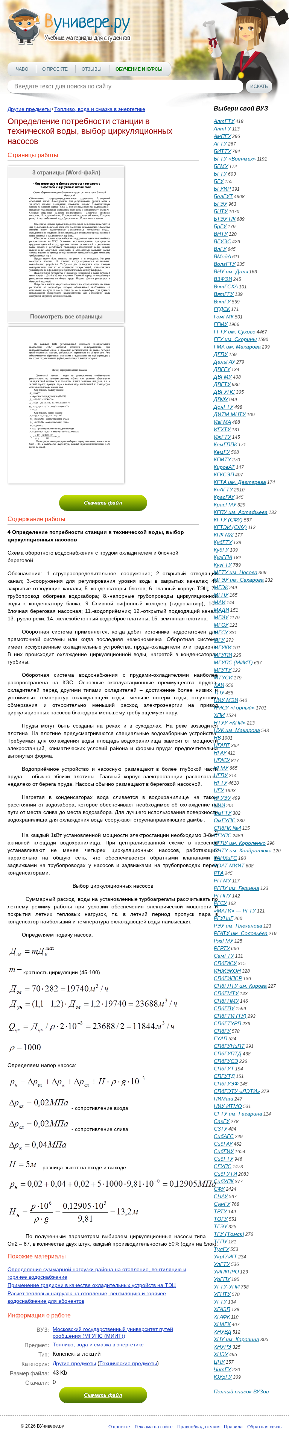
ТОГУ (221, 1219)
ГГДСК (222, 309)
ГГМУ (221, 324)
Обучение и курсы (139, 69)
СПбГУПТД (228, 1053)
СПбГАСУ (225, 963)
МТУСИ (223, 678)
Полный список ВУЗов (241, 1391)
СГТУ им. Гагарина (238, 1114)
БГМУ (221, 166)
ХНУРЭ (222, 1347)
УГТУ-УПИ (227, 1287)
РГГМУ (222, 881)
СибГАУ (223, 1144)
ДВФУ (221, 399)
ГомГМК (224, 317)
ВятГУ (222, 302)
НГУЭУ (222, 798)
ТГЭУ (220, 1226)
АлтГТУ (224, 121)
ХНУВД (222, 1332)
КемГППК (225, 444)
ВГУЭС (222, 241)
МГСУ (221, 632)
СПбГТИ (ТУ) (230, 1016)
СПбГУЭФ (226, 1084)
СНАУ (221, 1196)
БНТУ (221, 211)
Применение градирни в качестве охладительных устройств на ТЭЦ (92, 1285)
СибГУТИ (225, 1174)
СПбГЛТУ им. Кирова (240, 986)
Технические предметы (128, 1363)
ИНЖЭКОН (227, 971)
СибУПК (224, 1181)
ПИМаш (223, 1099)
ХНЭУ (221, 1354)
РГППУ (222, 896)
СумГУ (222, 1204)
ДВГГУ (222, 369)
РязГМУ (223, 941)
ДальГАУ (224, 362)
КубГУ (221, 550)
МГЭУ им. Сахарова (239, 580)
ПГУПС (222, 835)
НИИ (219, 805)
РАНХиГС (225, 858)
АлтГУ (222, 129)
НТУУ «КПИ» (230, 723)
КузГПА (223, 557)
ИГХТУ (222, 429)
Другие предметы (29, 109)
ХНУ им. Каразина (236, 1339)
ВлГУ (220, 249)
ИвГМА (222, 422)
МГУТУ (222, 670)
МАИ (219, 602)
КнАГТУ (223, 490)
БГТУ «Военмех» (235, 159)
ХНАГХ (222, 1324)
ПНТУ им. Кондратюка (243, 850)
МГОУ (221, 625)
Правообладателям (198, 1426)
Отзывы (92, 69)
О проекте (55, 69)
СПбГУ (222, 1031)
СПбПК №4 (227, 828)
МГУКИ (222, 647)
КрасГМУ (225, 505)
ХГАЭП (222, 1309)
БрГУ (220, 226)
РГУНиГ (223, 918)
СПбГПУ (224, 1008)
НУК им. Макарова (237, 730)
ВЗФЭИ (223, 279)
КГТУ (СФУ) (228, 520)
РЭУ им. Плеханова (238, 926)
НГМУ (221, 768)
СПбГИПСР (228, 978)
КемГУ (222, 452)
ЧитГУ (222, 1369)
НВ (217, 738)
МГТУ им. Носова (235, 572)
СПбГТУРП (227, 1023)
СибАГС (224, 1136)
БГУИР (222, 189)
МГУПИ (223, 655)
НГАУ (220, 753)
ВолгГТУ (225, 264)
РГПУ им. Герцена (236, 888)
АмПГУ (222, 136)
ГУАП (220, 1038)
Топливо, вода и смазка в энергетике (99, 109)
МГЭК (221, 587)
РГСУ (220, 903)
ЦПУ (219, 1362)
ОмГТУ (222, 813)
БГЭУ (220, 204)
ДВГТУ (222, 384)
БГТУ (220, 174)
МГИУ (221, 617)
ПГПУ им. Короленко (240, 843)
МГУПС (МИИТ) (233, 662)
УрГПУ (222, 1279)
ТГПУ (220, 1241)
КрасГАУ (224, 497)
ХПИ (219, 715)
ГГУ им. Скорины (235, 339)
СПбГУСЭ (226, 1061)
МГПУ (221, 595)
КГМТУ (222, 459)
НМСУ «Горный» (234, 708)
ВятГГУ (224, 294)
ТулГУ (221, 1249)
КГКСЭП (224, 474)
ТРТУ (220, 1211)
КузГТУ (223, 565)
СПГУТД (224, 1076)
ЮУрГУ (223, 1377)
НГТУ (220, 783)
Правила (233, 1426)
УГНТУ (222, 1294)
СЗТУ (220, 1129)
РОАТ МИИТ (229, 866)
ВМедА (222, 256)
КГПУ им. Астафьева (241, 512)
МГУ (219, 640)
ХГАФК (222, 1317)
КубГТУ (223, 542)
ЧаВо (22, 69)
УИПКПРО (226, 1272)
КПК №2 (224, 535)
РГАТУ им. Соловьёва (241, 933)
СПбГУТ (224, 1069)
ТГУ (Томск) (229, 1234)
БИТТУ (222, 151)
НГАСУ (222, 760)
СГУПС (222, 1166)
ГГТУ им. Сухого (235, 332)
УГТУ (220, 1302)
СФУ (219, 1189)
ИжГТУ (222, 437)
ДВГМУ (223, 377)
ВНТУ (221, 234)
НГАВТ (222, 745)
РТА (219, 873)
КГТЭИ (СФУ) (230, 527)
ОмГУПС (225, 820)
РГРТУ (222, 948)
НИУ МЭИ (226, 700)
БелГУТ (223, 196)
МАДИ (221, 610)
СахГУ (222, 1121)
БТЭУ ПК (225, 219)
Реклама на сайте (154, 1426)
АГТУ (220, 144)
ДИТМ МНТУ (230, 414)
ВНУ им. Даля (231, 271)
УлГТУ (222, 1264)
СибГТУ (223, 1159)
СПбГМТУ (226, 993)
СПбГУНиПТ (229, 1046)
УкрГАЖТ (225, 1257)
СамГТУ (224, 956)
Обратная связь (264, 1426)
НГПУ (221, 775)
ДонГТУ (223, 407)
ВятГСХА (226, 286)
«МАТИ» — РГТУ (235, 911)
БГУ (219, 181)
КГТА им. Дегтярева (240, 482)
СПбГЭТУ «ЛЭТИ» (237, 1091)
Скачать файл (103, 503)
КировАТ (224, 467)
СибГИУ (224, 1151)
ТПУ (219, 693)
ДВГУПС (224, 392)
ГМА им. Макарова (237, 347)
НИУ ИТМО (228, 1106)
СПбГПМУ (226, 1001)
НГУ (219, 790)
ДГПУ (221, 354)
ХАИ (219, 685)
